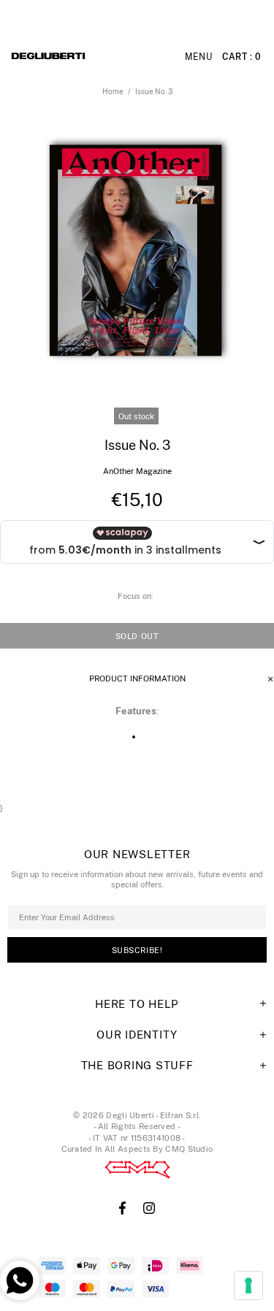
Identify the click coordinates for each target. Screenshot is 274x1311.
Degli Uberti (87, 57)
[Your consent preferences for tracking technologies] (248, 1285)
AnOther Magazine (137, 471)
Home (112, 91)
